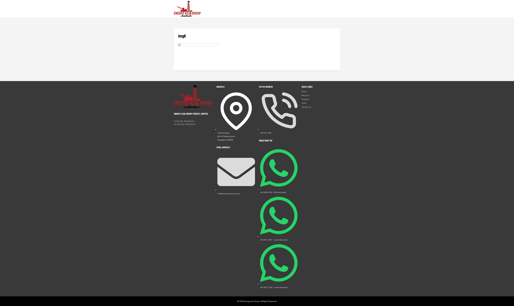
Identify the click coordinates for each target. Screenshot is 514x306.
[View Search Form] (337, 8)
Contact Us (325, 8)
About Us (285, 8)
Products (300, 8)
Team (312, 8)
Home (274, 8)
